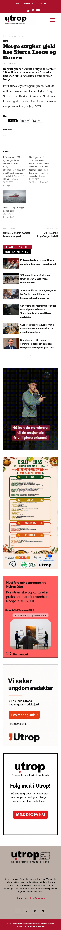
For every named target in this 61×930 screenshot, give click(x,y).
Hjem (5, 36)
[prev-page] (31, 355)
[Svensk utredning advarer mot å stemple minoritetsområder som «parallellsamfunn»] (11, 328)
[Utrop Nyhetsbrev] (30, 834)
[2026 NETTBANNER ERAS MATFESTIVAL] (30, 568)
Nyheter (14, 36)
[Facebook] (18, 911)
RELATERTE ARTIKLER (17, 247)
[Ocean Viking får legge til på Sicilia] (14, 196)
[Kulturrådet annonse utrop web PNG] (30, 656)
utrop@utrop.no (37, 898)
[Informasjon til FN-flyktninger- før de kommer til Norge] (16, 171)
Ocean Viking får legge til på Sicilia (13, 209)
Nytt (22, 36)
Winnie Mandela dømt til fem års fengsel (16, 235)
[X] (35, 911)
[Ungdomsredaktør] (30, 745)
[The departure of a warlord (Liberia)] (42, 170)
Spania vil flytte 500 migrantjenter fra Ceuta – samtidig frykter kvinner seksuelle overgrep (38, 294)
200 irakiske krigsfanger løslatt (47, 235)
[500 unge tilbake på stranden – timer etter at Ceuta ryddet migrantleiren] (11, 278)
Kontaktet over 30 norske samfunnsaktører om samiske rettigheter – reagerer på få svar (37, 344)
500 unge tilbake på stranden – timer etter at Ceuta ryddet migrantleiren (36, 279)
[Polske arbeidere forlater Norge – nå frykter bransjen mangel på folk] (11, 263)
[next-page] (36, 355)
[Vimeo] (43, 911)
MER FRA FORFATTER (17, 251)
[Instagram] (26, 911)
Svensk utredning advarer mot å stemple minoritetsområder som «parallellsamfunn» (37, 328)
